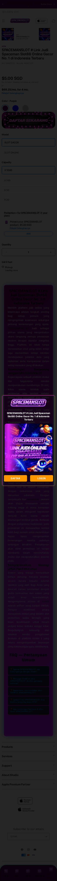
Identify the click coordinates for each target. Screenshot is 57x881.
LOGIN (41, 478)
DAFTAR (15, 478)
